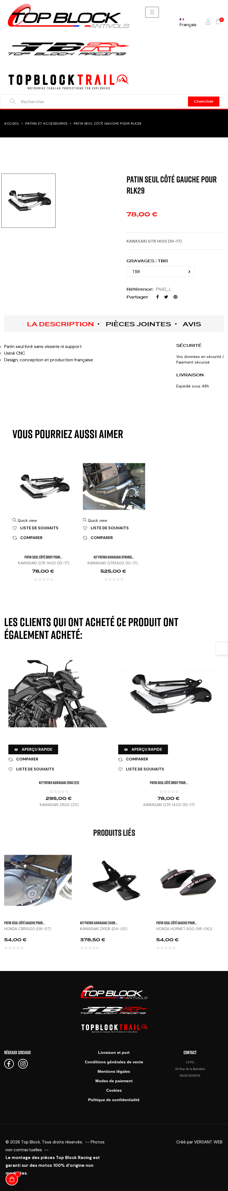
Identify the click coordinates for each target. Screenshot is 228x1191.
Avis (192, 324)
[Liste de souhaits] (78, 871)
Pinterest (175, 297)
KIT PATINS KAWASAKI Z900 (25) (59, 782)
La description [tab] (60, 324)
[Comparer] (78, 885)
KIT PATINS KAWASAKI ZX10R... (99, 922)
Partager (157, 297)
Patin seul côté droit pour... (43, 557)
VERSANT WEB (208, 1142)
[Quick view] (78, 857)
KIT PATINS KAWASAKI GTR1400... (114, 557)
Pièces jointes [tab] (138, 324)
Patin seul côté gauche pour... (24, 922)
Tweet (166, 297)
